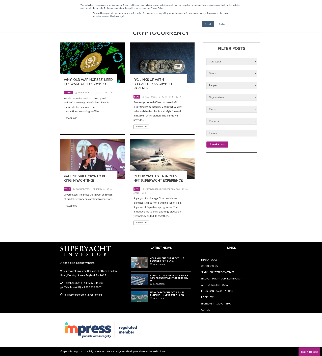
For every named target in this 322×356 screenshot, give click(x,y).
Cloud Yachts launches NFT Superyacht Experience (158, 178)
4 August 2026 (159, 264)
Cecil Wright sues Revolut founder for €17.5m (167, 259)
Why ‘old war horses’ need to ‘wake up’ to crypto (88, 82)
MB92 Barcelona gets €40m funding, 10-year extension (167, 293)
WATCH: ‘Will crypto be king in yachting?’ (85, 178)
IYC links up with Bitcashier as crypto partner (152, 84)
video (67, 189)
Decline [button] (222, 23)
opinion (68, 92)
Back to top (309, 351)
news (136, 97)
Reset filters (217, 144)
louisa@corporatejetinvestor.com (83, 294)
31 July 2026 (158, 298)
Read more (71, 118)
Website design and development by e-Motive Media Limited (136, 351)
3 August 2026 (159, 284)
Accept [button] (208, 23)
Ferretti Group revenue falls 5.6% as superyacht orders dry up (169, 278)
